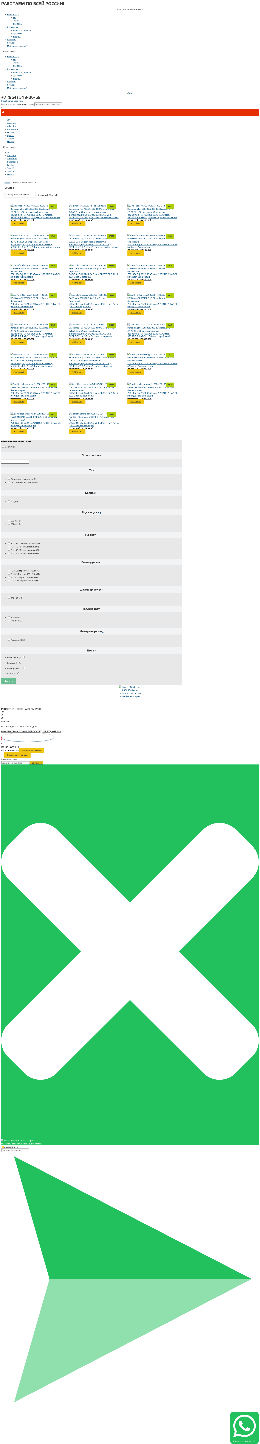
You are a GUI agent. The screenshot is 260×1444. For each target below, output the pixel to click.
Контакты (11, 39)
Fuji (14, 17)
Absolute (11, 123)
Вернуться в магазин (31, 750)
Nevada (10, 142)
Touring (10, 138)
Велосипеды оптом (22, 30)
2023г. (16, 521)
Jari (8, 120)
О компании (13, 27)
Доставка (17, 33)
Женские (17, 617)
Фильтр (9, 681)
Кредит (16, 36)
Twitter (16, 21)
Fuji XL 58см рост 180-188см (25, 580)
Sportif (10, 135)
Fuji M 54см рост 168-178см (25, 574)
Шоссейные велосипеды (24, 482)
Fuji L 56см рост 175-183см (25, 571)
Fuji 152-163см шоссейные (25, 550)
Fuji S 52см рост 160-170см (25, 577)
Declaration (12, 129)
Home (7, 182)
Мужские (17, 621)
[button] (130, 51)
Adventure (12, 126)
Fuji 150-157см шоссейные (25, 547)
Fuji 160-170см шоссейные (25, 553)
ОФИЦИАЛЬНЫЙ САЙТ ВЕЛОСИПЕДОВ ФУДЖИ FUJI (31, 731)
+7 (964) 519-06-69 (20, 97)
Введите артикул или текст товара (17, 104)
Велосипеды (13, 14)
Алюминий (18, 640)
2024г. (16, 524)
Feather (11, 132)
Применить (36, 763)
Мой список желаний (17, 46)
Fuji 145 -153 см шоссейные (25, 543)
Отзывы (11, 43)
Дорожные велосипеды (24, 479)
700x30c (17, 598)
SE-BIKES (17, 24)
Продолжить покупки (17, 755)
